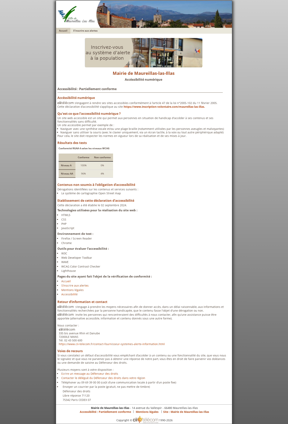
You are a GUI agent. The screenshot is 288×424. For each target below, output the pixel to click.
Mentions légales (72, 290)
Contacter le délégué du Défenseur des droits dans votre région (103, 378)
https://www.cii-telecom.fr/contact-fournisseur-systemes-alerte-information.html (112, 344)
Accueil (63, 30)
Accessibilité (69, 294)
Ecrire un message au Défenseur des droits (89, 373)
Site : (186, 411)
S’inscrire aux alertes (85, 30)
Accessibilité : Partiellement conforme (105, 411)
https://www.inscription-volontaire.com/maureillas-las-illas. (164, 106)
